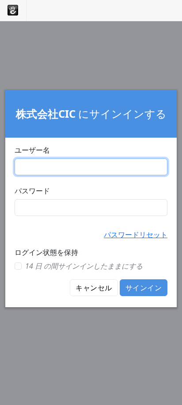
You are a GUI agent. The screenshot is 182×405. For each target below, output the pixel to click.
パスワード (32, 191)
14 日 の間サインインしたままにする (84, 266)
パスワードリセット (135, 234)
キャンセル (94, 288)
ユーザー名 (32, 150)
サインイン (143, 288)
